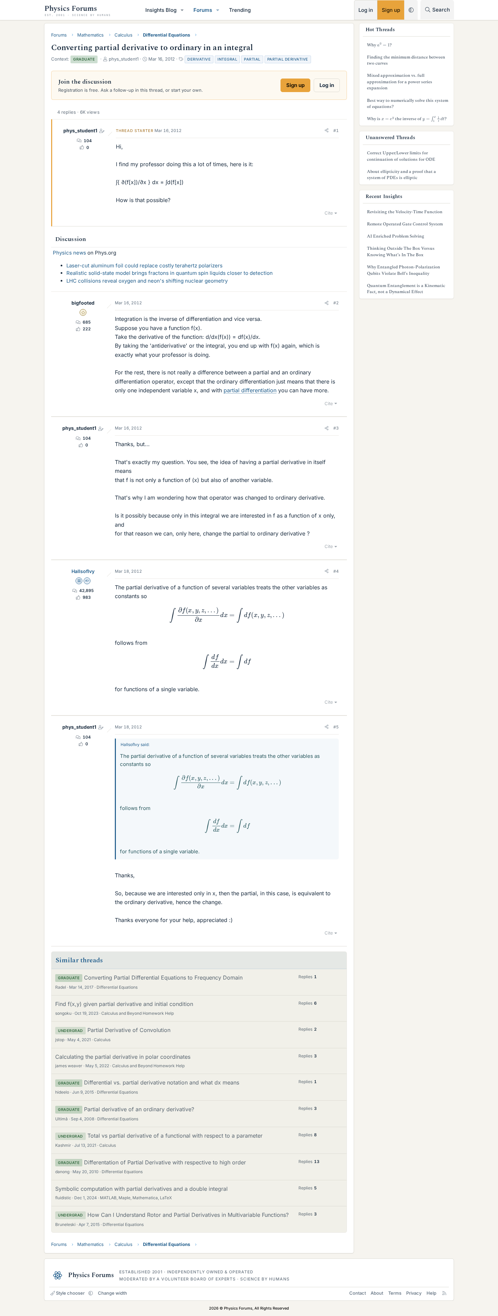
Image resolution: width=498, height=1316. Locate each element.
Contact (357, 1293)
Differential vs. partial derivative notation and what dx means (161, 1082)
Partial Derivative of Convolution (128, 1030)
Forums (202, 10)
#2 (336, 302)
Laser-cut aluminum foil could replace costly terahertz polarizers (144, 265)
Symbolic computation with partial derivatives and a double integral (141, 1188)
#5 (336, 726)
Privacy (413, 1293)
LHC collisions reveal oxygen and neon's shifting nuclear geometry (147, 281)
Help (431, 1293)
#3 (336, 428)
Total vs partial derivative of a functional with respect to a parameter (175, 1135)
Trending (240, 10)
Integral (227, 59)
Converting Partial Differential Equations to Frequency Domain (163, 977)
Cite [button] (329, 213)
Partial (252, 59)
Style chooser (70, 1293)
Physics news (69, 252)
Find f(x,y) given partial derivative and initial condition (124, 1004)
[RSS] (444, 1293)
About (377, 1293)
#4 (336, 571)
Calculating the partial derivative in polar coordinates (122, 1056)
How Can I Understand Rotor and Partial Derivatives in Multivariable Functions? (188, 1214)
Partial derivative (287, 59)
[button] (182, 10)
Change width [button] (112, 1293)
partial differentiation (250, 390)
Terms (394, 1293)
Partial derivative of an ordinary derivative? (139, 1109)
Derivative (199, 59)
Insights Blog (161, 10)
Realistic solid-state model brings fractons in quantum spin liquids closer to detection (169, 273)
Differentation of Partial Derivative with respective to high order (165, 1162)
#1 (336, 130)
